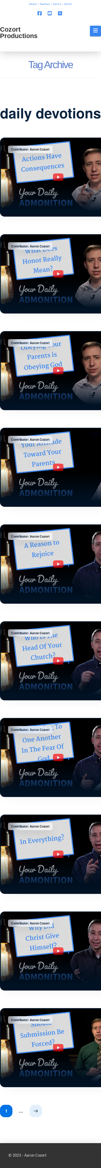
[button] (95, 31)
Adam (33, 4)
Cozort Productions (19, 32)
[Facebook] (40, 13)
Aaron (57, 4)
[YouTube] (50, 13)
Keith (68, 4)
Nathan (45, 4)
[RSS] (61, 13)
